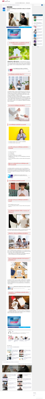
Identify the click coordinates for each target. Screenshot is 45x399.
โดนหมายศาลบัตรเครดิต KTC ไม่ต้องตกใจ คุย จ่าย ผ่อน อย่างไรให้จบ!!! (39, 17)
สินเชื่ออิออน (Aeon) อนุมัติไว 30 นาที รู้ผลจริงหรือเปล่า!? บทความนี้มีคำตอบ (39, 38)
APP (12, 331)
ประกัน (8, 348)
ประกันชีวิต (10, 348)
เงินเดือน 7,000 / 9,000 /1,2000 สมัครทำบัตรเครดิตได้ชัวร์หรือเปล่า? (39, 32)
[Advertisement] (38, 10)
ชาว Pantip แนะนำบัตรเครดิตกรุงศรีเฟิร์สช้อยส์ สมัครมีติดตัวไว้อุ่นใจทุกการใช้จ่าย (39, 35)
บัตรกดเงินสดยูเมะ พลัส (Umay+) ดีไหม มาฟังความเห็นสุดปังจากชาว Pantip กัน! (39, 29)
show (11, 39)
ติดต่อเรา (34, 395)
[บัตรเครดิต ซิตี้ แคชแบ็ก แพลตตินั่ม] (14, 321)
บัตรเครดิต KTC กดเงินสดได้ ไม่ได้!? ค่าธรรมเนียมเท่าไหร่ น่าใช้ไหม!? (39, 44)
